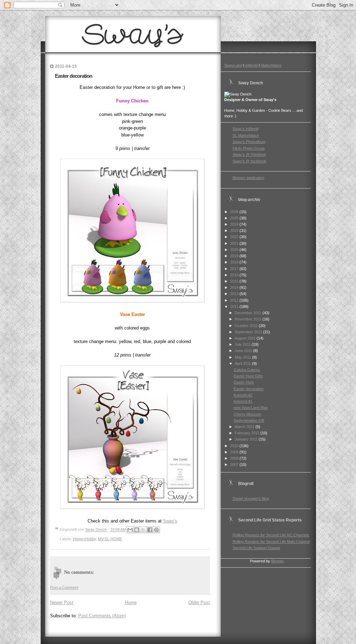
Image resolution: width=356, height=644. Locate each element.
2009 (235, 452)
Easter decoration (249, 389)
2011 (235, 306)
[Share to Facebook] (149, 529)
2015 (235, 281)
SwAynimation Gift (249, 420)
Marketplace (271, 65)
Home (131, 602)
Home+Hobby (84, 539)
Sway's (170, 521)
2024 (235, 224)
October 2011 (247, 326)
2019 (235, 256)
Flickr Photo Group (249, 148)
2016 (235, 275)
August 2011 (246, 338)
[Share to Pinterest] (156, 529)
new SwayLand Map (251, 407)
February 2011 (247, 433)
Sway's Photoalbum (249, 142)
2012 (235, 300)
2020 (235, 250)
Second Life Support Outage (256, 548)
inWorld (251, 65)
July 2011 (243, 344)
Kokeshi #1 (243, 401)
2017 (235, 269)
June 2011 (244, 351)
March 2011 (245, 427)
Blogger (277, 561)
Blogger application (248, 178)
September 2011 (249, 332)
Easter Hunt (244, 382)
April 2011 (243, 363)
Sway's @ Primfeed (249, 154)
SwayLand (233, 65)
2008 (235, 458)
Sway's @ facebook (249, 161)
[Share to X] (143, 529)
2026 (235, 212)
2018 (235, 262)
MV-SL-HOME (110, 539)
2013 (235, 294)
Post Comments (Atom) (102, 615)
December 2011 (248, 313)
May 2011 (243, 357)
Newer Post (61, 602)
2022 (235, 237)
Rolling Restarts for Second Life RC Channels (271, 535)
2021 (235, 243)
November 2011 (248, 319)
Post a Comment (64, 587)
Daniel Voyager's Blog (251, 498)
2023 (235, 230)
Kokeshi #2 (243, 395)
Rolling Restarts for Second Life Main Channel (271, 542)
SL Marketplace (246, 135)
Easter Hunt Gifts (248, 376)
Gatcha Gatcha (247, 370)
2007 (235, 464)
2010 (235, 446)
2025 (235, 218)
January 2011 (247, 439)
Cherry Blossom (247, 414)
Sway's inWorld (245, 129)
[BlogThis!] (136, 529)
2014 (235, 287)
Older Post (199, 602)
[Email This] (130, 529)
